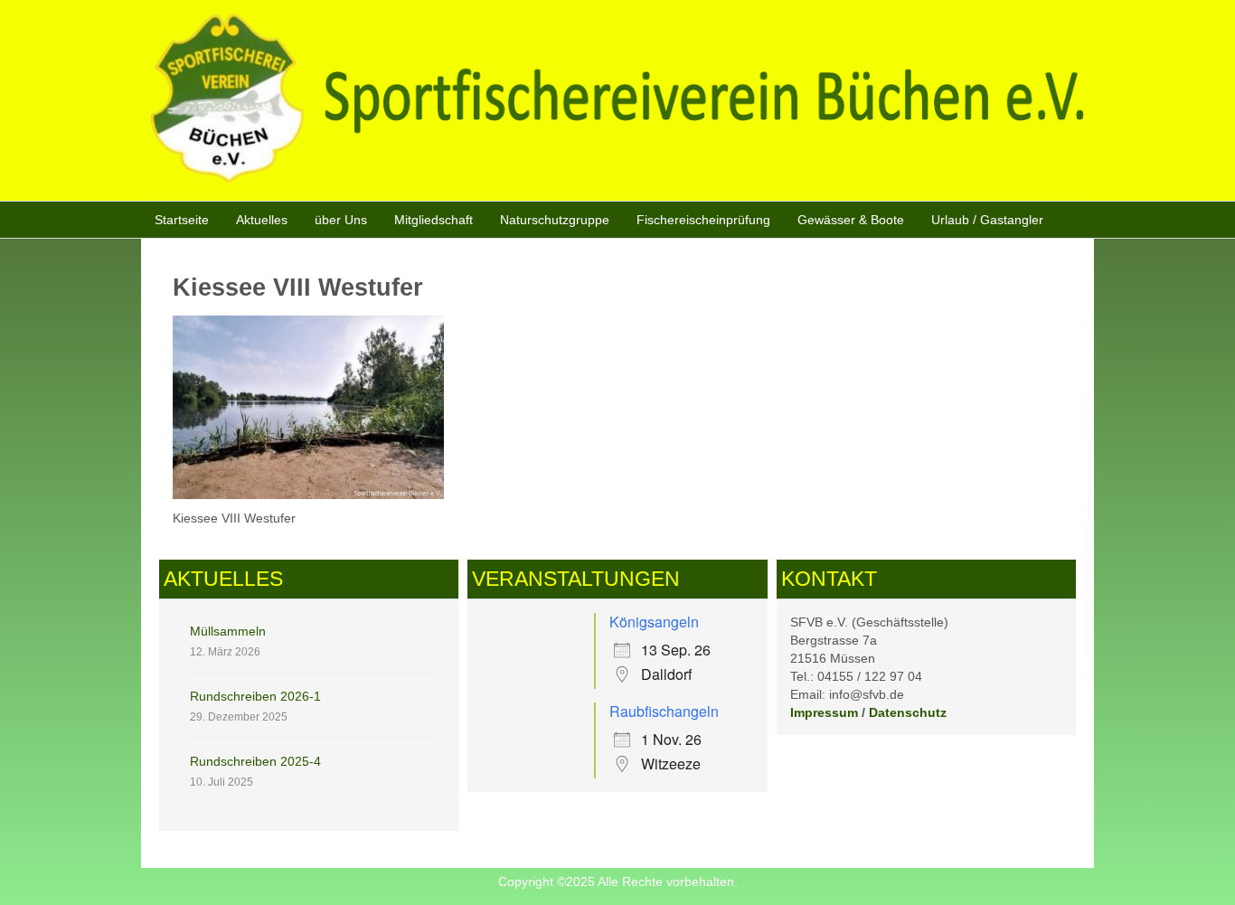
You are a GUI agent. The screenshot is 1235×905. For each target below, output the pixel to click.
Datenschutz (908, 712)
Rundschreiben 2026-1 (255, 696)
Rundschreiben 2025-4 (255, 761)
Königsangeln (654, 621)
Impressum (824, 712)
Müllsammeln (228, 631)
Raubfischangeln (664, 711)
